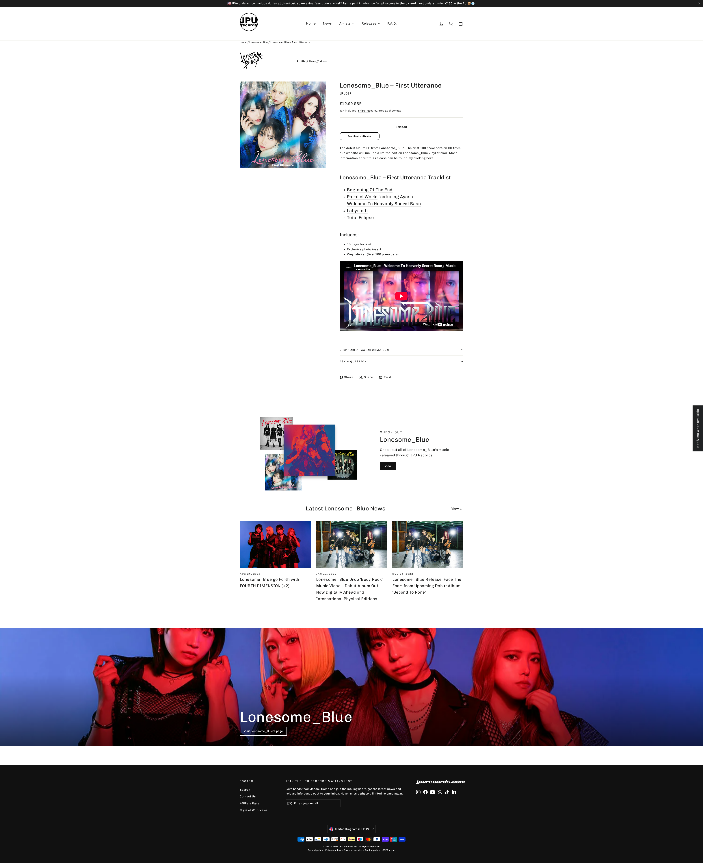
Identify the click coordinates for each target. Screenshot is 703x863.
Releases (369, 23)
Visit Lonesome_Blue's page (263, 731)
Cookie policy (372, 850)
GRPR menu (388, 850)
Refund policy (315, 850)
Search (245, 789)
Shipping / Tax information (364, 349)
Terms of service (353, 850)
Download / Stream (359, 136)
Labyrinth (357, 210)
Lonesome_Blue (258, 42)
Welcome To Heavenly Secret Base (384, 203)
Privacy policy (333, 850)
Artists (345, 23)
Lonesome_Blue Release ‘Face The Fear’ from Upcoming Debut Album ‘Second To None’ (426, 586)
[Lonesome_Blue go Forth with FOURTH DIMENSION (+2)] (275, 544)
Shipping (364, 110)
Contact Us (248, 796)
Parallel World (362, 196)
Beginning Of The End (370, 189)
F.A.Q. (392, 23)
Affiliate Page (249, 803)
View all (457, 508)
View (388, 466)
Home (311, 23)
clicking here (424, 158)
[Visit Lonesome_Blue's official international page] (266, 60)
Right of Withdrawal (254, 810)
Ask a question (353, 361)
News (327, 23)
